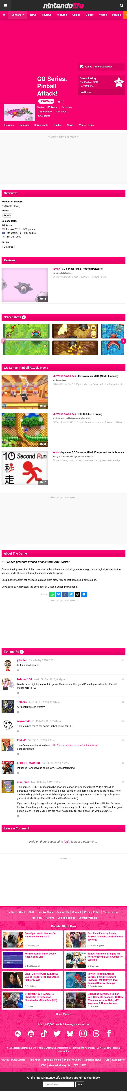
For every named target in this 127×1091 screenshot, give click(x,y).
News (70, 125)
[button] (123, 341)
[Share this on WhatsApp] (52, 594)
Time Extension (52, 1059)
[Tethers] (8, 711)
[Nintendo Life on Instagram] (83, 1034)
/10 (96, 82)
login (67, 841)
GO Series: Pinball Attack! (52, 89)
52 (44, 406)
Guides (57, 125)
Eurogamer (118, 1059)
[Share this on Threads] (77, 594)
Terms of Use (110, 912)
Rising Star (101, 460)
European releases (94, 422)
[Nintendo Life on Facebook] (109, 1034)
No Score (86, 92)
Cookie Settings (66, 917)
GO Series (8, 247)
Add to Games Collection (98, 66)
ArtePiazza (44, 115)
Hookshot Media (22, 1048)
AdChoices (89, 1048)
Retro (103, 277)
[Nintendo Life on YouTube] (31, 1034)
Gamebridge (45, 111)
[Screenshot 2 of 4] (75, 339)
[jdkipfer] (8, 669)
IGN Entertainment (50, 1048)
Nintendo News (92, 1059)
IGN (107, 1059)
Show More (63, 1014)
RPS (84, 1065)
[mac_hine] (8, 791)
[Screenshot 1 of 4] (26, 339)
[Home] (4, 15)
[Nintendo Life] (63, 5)
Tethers (22, 702)
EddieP (21, 740)
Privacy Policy (92, 912)
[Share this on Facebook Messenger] (84, 594)
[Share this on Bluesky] (58, 594)
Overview (9, 125)
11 (44, 299)
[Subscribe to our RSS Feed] (18, 1034)
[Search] (121, 5)
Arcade (7, 215)
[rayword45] (8, 730)
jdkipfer (22, 660)
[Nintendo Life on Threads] (96, 1034)
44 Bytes (75, 1048)
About (21, 912)
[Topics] (5, 5)
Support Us (63, 912)
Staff (31, 912)
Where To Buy (86, 125)
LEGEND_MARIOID (28, 763)
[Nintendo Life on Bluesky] (70, 1034)
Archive (50, 917)
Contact (76, 912)
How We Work (45, 912)
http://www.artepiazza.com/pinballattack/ (75, 745)
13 (44, 482)
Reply (26, 670)
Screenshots (41, 125)
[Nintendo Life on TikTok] (44, 1034)
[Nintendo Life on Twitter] (57, 1034)
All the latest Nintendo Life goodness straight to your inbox (63, 1077)
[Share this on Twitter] (71, 594)
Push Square (18, 1059)
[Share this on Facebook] (65, 594)
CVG (76, 1065)
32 (44, 444)
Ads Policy (36, 917)
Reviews (24, 125)
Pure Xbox (34, 1059)
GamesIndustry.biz (59, 1065)
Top (12, 912)
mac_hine (23, 782)
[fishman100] (8, 688)
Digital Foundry (72, 1059)
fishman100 (24, 679)
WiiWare (119, 422)
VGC (43, 1065)
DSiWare (52, 107)
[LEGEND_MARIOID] (8, 772)
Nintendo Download (93, 384)
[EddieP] (8, 749)
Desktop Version (88, 917)
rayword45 (23, 721)
